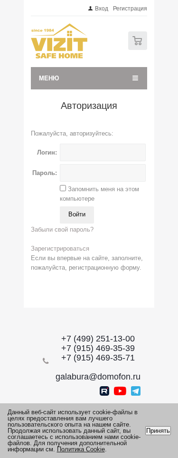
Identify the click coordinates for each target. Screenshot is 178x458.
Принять (158, 430)
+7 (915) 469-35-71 (98, 357)
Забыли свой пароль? (62, 229)
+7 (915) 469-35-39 (98, 348)
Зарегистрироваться (60, 248)
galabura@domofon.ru (98, 376)
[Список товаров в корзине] (138, 47)
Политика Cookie (81, 449)
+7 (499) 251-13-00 (98, 338)
